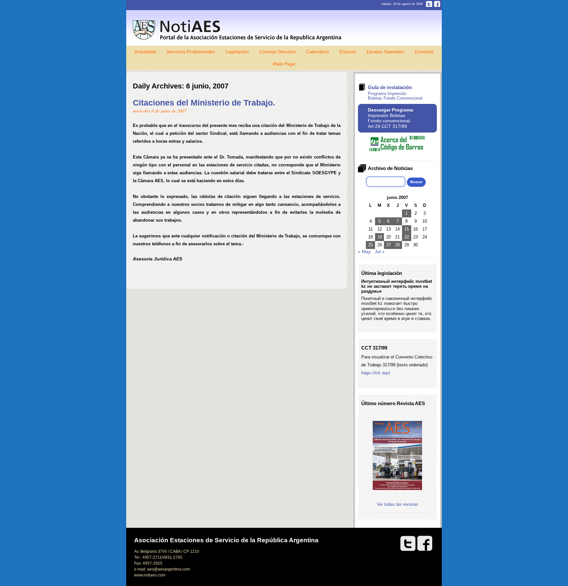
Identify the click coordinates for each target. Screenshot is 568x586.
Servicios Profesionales (191, 51)
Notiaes (238, 30)
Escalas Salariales (385, 51)
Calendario (317, 51)
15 (406, 229)
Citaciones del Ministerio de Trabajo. (204, 102)
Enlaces (348, 51)
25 (370, 244)
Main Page (284, 63)
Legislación (237, 51)
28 (397, 244)
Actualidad (145, 51)
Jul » (380, 251)
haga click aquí (375, 372)
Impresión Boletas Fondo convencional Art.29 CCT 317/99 (390, 118)
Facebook (437, 4)
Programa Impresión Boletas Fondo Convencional (395, 96)
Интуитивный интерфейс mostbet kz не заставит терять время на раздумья (396, 286)
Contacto (424, 51)
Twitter (429, 4)
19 (379, 236)
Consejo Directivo (277, 51)
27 (388, 244)
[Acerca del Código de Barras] (397, 149)
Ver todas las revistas (397, 504)
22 (406, 236)
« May (364, 251)
